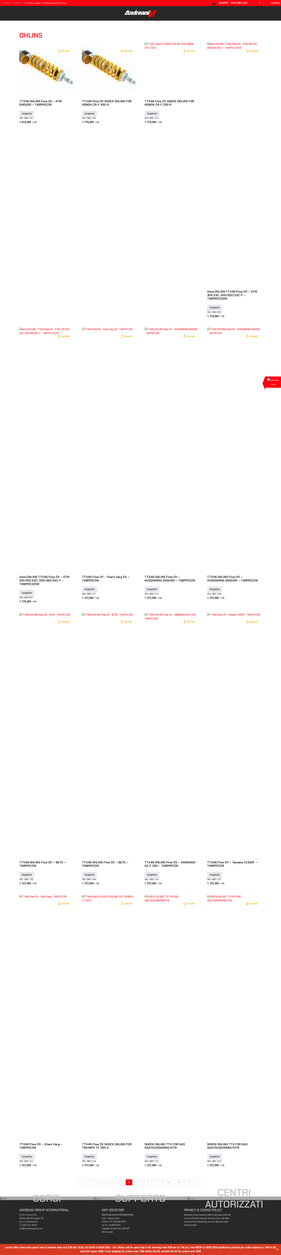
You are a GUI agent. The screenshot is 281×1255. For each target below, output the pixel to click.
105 (169, 1182)
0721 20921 (32, 1225)
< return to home (10, 3)
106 (179, 1182)
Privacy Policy (190, 1225)
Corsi (47, 1198)
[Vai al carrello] (212, 3)
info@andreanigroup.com (31, 1228)
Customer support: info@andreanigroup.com (46, 3)
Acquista (27, 113)
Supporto (140, 1198)
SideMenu (275, 3)
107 (189, 1182)
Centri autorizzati (234, 1198)
